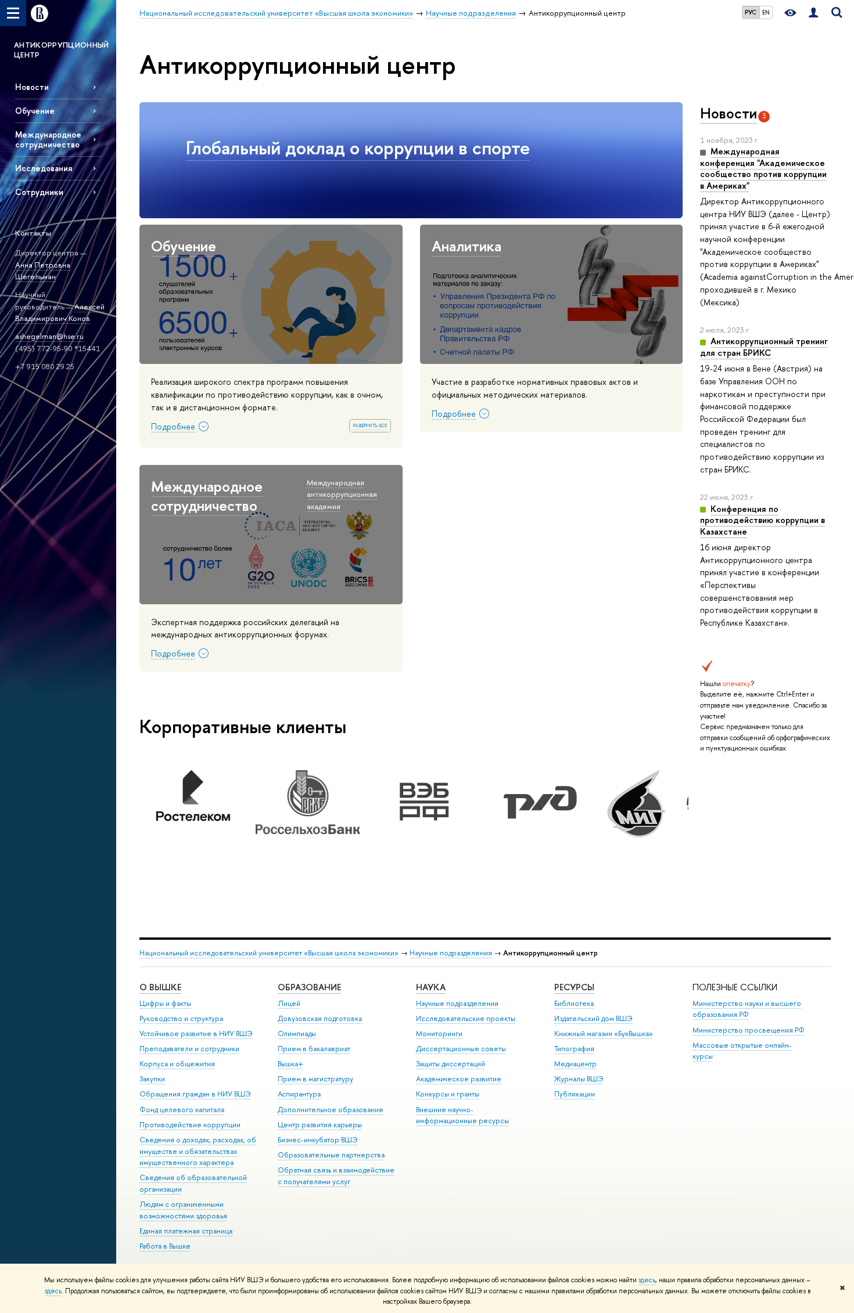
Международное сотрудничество (48, 139)
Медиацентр (575, 1064)
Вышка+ (290, 1064)
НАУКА (431, 987)
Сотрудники (39, 191)
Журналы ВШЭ (579, 1079)
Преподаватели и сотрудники (189, 1049)
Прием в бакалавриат (314, 1049)
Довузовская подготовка (320, 1018)
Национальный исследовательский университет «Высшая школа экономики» (269, 953)
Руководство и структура (181, 1018)
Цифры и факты (165, 1003)
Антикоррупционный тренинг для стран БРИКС (764, 347)
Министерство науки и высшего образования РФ (746, 1009)
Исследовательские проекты (465, 1018)
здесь (646, 1280)
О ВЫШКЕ (160, 987)
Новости (32, 86)
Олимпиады (297, 1033)
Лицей (289, 1003)
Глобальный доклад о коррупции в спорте (358, 147)
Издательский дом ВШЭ (593, 1018)
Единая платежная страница (185, 1231)
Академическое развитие (458, 1079)
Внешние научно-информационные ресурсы (462, 1115)
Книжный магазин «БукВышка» (603, 1033)
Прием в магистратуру (315, 1079)
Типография (574, 1049)
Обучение (35, 110)
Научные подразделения (451, 953)
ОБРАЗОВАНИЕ (309, 987)
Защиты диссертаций (450, 1064)
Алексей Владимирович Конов (60, 312)
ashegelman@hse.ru (49, 336)
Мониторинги (439, 1033)
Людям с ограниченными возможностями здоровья (183, 1210)
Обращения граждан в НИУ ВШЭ (195, 1094)
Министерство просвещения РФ (748, 1030)
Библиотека (574, 1003)
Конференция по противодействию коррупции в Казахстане (762, 520)
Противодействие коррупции (190, 1125)
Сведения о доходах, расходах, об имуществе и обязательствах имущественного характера (197, 1151)
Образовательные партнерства (331, 1155)
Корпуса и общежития (177, 1064)
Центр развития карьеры (320, 1125)
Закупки (152, 1079)
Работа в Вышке (165, 1246)
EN (766, 12)
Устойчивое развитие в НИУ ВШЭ (196, 1033)
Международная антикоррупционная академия (342, 494)
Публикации (574, 1094)
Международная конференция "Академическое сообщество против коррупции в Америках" (763, 168)
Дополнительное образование (330, 1109)
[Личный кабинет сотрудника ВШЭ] (813, 13)
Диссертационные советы (461, 1049)
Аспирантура (299, 1094)
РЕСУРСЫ (574, 987)
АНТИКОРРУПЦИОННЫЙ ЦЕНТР (61, 49)
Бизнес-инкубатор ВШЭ (318, 1140)
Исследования (43, 168)
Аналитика (466, 246)
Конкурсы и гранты (447, 1094)
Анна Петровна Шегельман (42, 270)
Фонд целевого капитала (181, 1109)
